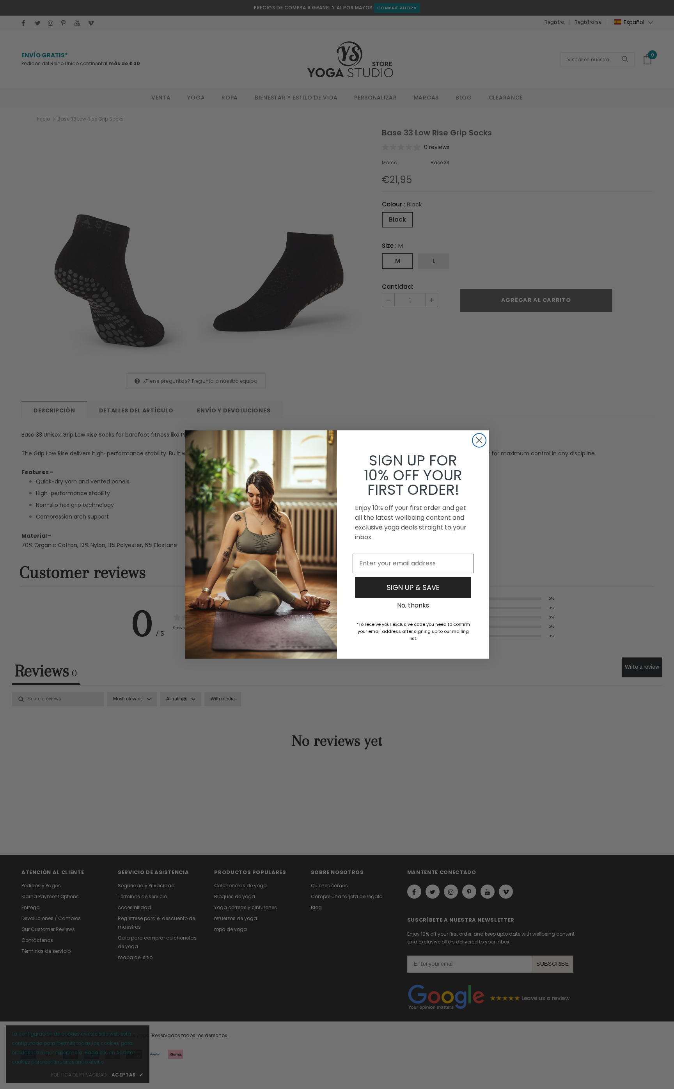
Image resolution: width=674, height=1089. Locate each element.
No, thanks (413, 605)
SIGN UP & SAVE (413, 587)
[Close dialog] (479, 440)
